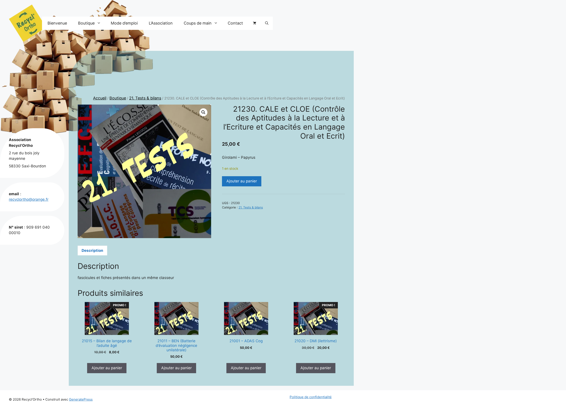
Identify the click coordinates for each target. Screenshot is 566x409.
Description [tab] (92, 250)
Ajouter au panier (241, 181)
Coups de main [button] (198, 23)
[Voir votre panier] (255, 23)
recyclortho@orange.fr (28, 199)
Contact (235, 23)
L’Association (161, 23)
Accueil (99, 98)
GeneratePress (81, 399)
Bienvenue (57, 23)
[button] (267, 23)
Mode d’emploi (124, 23)
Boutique (117, 98)
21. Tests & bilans (145, 98)
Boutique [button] (86, 23)
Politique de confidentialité (311, 397)
